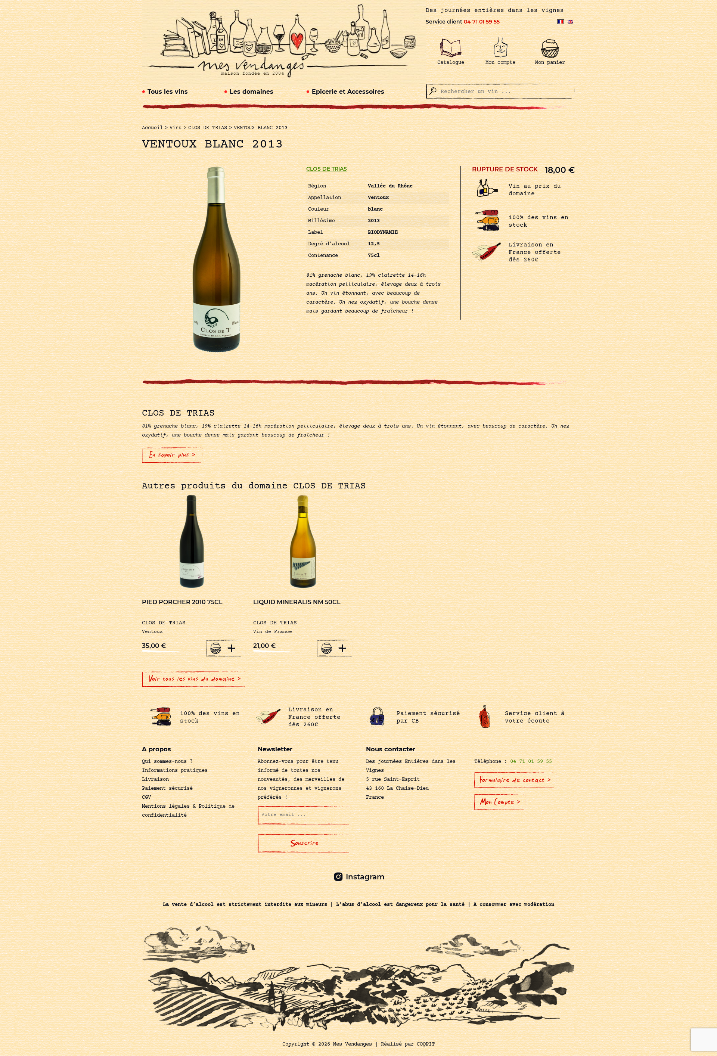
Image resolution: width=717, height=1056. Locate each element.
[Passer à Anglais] (570, 22)
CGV (146, 798)
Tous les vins (168, 91)
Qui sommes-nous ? (167, 762)
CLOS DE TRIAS (326, 168)
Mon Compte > (500, 802)
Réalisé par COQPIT (408, 1044)
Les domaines (251, 91)
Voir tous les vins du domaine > (195, 678)
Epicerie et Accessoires (348, 91)
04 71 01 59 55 (482, 21)
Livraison (155, 780)
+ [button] (231, 647)
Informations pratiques (175, 771)
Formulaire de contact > (515, 780)
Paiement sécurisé (167, 789)
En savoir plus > (172, 454)
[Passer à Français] (560, 22)
